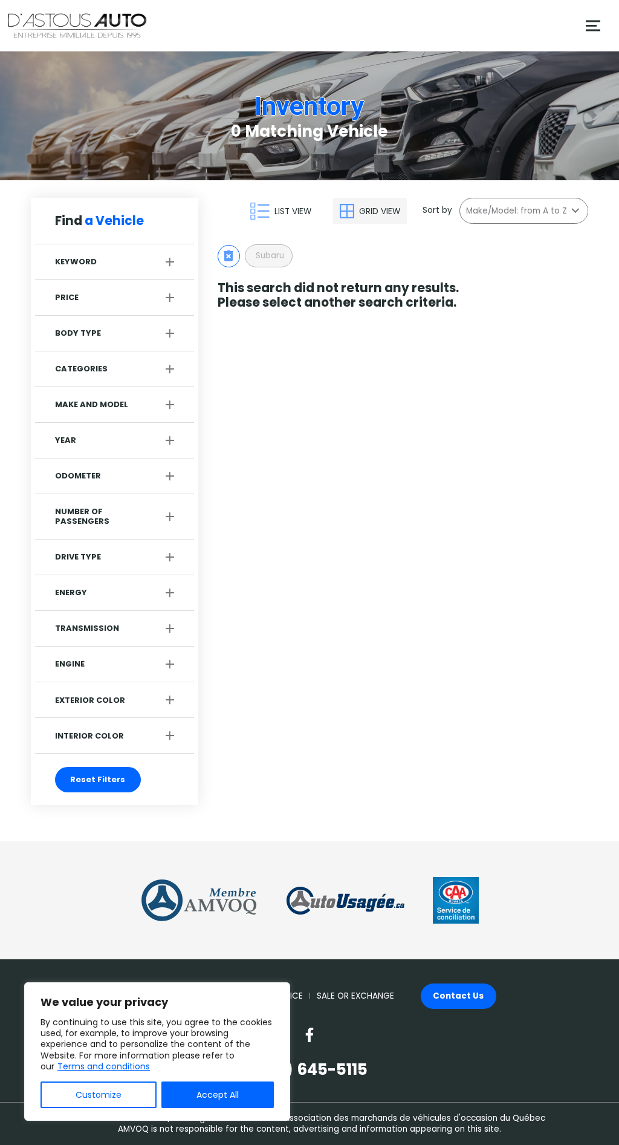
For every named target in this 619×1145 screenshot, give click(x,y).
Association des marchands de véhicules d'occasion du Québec (414, 1118)
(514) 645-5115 (309, 1069)
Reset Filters (97, 779)
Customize (99, 1095)
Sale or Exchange (355, 996)
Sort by (437, 210)
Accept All (217, 1095)
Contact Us (458, 996)
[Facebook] (309, 1035)
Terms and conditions (103, 1066)
